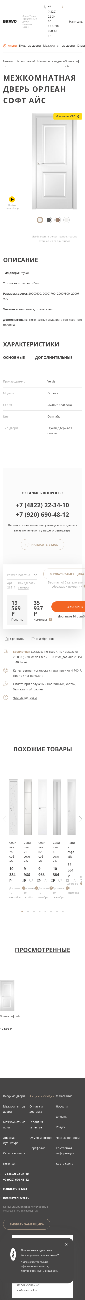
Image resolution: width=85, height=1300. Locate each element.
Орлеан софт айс (10, 1016)
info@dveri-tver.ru (16, 1198)
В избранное (44, 639)
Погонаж (9, 1164)
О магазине (64, 1096)
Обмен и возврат (42, 1138)
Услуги (60, 1127)
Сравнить (16, 639)
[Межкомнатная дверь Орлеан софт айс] (54, 208)
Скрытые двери (14, 1153)
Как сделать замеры (26, 585)
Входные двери (30, 45)
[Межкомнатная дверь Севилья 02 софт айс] (42, 834)
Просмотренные (42, 950)
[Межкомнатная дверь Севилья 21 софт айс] (28, 834)
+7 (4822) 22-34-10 (52, 14)
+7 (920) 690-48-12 (53, 31)
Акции (12, 45)
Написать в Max (44, 545)
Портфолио (37, 1148)
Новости (62, 1106)
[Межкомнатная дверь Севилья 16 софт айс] (57, 834)
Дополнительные (53, 357)
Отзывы (61, 1117)
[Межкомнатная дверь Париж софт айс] (71, 834)
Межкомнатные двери (59, 45)
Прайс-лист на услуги (28, 676)
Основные (14, 357)
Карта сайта (64, 1164)
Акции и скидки (42, 1096)
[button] (17, 610)
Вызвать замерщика (26, 1224)
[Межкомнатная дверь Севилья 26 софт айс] (13, 834)
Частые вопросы (25, 698)
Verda (51, 381)
